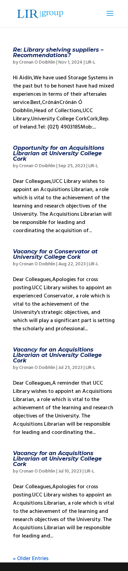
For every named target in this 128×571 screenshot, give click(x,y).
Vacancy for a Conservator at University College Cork (55, 254)
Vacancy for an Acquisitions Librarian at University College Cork (57, 355)
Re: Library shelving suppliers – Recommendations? (58, 52)
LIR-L (90, 62)
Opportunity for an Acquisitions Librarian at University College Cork (58, 153)
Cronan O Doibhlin (37, 62)
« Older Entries (30, 558)
